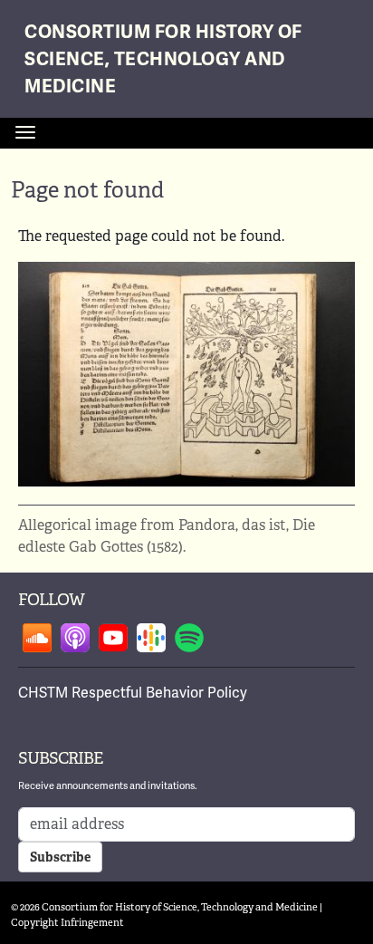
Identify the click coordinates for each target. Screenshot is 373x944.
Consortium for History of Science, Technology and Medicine (163, 59)
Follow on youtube (113, 637)
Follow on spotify (189, 637)
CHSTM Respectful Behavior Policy (132, 692)
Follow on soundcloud (37, 637)
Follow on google (151, 637)
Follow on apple (75, 637)
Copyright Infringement (67, 922)
